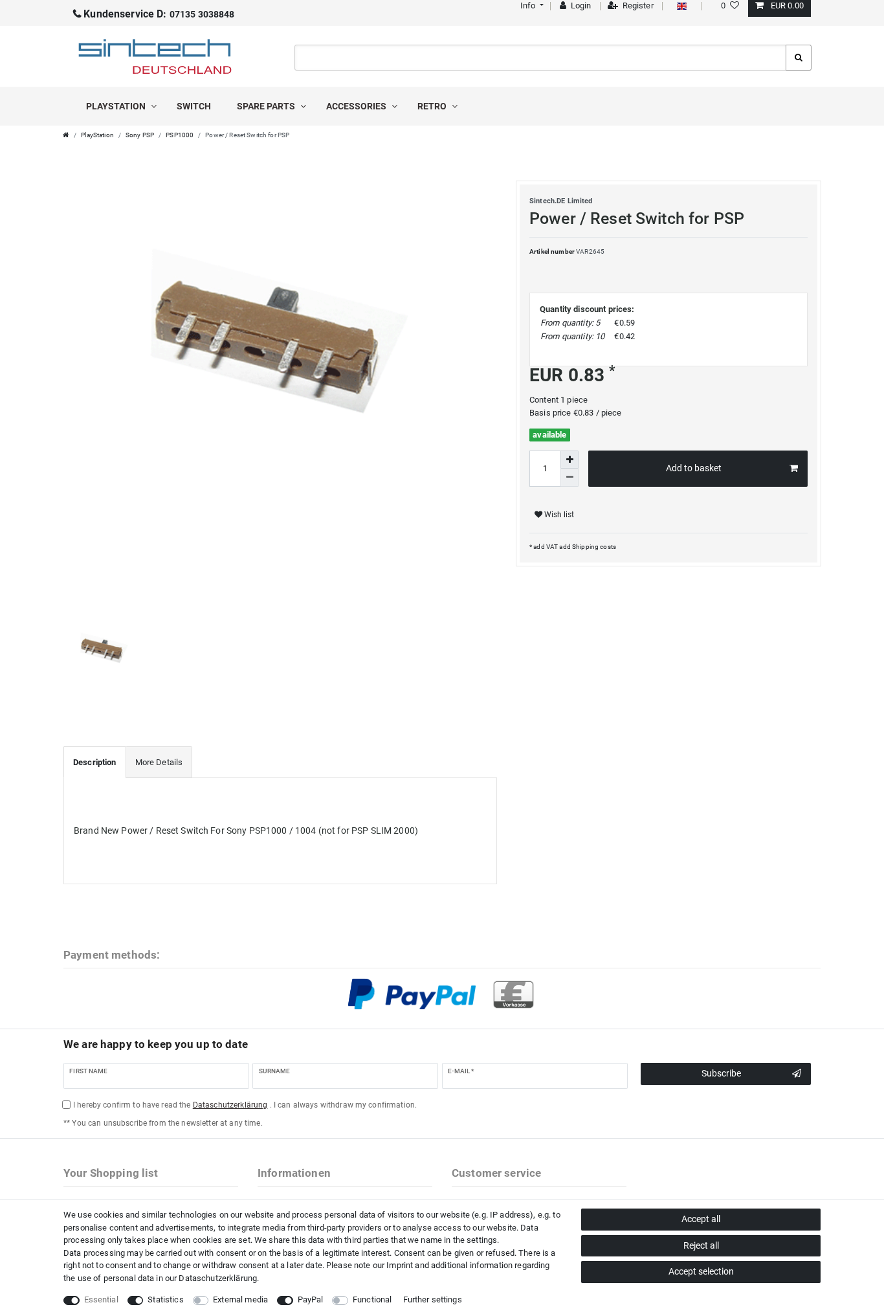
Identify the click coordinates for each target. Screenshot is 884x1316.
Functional (372, 1299)
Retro (432, 106)
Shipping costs (593, 546)
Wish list (558, 514)
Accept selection (701, 1271)
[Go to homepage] (66, 135)
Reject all (701, 1245)
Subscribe (721, 1073)
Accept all (700, 1219)
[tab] (94, 762)
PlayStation (117, 106)
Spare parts (267, 106)
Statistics (165, 1299)
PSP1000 (179, 135)
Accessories (357, 106)
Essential (101, 1299)
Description (94, 762)
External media (240, 1299)
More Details (159, 762)
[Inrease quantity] (569, 460)
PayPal (311, 1299)
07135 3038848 (158, 14)
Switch (194, 106)
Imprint (399, 1265)
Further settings (432, 1299)
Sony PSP (140, 135)
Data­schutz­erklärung (218, 1278)
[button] (530, 5)
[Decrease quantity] (569, 478)
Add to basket (694, 468)
